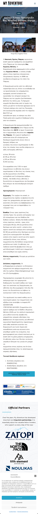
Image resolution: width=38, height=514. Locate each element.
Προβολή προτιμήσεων (19, 507)
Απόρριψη (19, 502)
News (19, 13)
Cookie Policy (12, 511)
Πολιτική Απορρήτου (22, 511)
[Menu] (35, 3)
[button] (35, 476)
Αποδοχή (19, 497)
